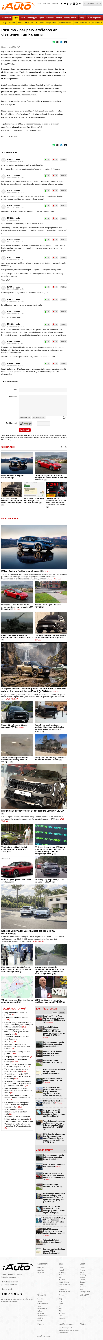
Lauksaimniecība (64, 1284)
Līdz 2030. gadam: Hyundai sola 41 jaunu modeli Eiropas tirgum (11, 500)
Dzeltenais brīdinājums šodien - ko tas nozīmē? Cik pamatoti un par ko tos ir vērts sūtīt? (17, 1083)
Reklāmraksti (63, 1289)
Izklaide (61, 1272)
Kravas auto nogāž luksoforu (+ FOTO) (52, 1061)
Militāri (82, 1284)
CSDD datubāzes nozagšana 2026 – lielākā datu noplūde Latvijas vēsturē (16, 1104)
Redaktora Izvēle (64, 1291)
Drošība (82, 1267)
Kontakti (55, 4)
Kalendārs (62, 1318)
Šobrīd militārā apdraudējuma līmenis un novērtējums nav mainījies (14, 759)
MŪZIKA (10, 1042)
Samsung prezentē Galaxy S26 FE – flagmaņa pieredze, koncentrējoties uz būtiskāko (54, 1221)
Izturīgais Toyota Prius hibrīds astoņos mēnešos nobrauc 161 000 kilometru (51, 477)
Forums (40, 1324)
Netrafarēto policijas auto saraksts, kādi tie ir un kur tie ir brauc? (17, 1046)
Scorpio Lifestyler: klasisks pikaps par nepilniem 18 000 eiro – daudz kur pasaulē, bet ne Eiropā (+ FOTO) (33, 690)
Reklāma (46, 4)
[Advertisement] (85, 43)
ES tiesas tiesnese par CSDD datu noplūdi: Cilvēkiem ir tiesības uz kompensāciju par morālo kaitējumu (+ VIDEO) (50, 850)
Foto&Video (41, 1313)
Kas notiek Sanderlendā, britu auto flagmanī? (17, 1038)
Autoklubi (83, 1287)
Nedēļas (62, 1012)
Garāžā (82, 1279)
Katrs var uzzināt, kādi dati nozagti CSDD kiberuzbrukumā (34, 500)
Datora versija (7, 1289)
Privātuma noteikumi (10, 1282)
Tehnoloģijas (42, 1295)
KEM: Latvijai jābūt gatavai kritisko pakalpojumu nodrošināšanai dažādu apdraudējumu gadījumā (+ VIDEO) (54, 1138)
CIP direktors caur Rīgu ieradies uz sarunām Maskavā (17, 1001)
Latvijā (61, 1267)
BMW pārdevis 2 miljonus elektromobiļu (13, 476)
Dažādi (39, 1320)
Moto (60, 1275)
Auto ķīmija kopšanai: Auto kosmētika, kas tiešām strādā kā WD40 (18, 1090)
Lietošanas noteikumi (10, 1277)
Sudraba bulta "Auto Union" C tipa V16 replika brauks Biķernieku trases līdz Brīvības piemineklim (18, 1125)
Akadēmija (83, 1275)
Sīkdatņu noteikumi (9, 1285)
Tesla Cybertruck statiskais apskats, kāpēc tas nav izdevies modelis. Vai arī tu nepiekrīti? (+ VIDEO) (49, 728)
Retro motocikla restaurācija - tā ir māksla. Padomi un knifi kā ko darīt (18, 1097)
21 (53, 882)
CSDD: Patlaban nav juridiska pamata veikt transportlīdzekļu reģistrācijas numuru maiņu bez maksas (52, 1092)
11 (42, 607)
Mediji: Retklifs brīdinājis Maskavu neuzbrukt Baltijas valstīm (50, 758)
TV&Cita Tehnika (42, 1316)
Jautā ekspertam (44, 1336)
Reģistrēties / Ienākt (92, 4)
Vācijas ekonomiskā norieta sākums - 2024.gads (16, 1070)
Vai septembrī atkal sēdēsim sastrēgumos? (52, 1242)
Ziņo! (39, 4)
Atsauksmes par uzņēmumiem (68, 1330)
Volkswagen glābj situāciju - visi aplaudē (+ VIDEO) (49, 881)
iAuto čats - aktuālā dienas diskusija (15, 1060)
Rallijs (60, 1299)
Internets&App (42, 1308)
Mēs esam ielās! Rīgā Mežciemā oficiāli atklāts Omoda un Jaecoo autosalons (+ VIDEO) (16, 969)
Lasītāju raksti (63, 1332)
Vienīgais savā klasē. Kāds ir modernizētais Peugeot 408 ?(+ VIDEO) (15, 849)
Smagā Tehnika (64, 1282)
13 (41, 35)
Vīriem (83, 1264)
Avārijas (82, 1270)
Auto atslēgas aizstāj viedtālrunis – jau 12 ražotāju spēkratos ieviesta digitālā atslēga (54, 1113)
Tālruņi (39, 1301)
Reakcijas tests (85, 1291)
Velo (60, 1277)
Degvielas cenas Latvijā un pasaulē (15, 1014)
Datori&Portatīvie (42, 1304)
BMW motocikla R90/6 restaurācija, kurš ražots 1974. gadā (17, 1112)
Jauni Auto (40, 1270)
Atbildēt (63, 159)
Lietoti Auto (40, 1267)
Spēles (39, 1311)
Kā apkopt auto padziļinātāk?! (18, 1056)
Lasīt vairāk (54, 579)
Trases (61, 1316)
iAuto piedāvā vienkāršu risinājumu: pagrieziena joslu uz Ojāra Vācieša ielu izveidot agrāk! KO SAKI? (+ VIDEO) (50, 970)
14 (55, 974)
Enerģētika (40, 1299)
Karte (81, 1289)
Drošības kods (11, 423)
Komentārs (13, 397)
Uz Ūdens (62, 1279)
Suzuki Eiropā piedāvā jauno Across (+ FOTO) (14, 726)
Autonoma (40, 1272)
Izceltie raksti (10, 518)
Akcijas (83, 1324)
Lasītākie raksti (46, 1009)
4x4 (60, 1306)
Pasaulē (61, 1270)
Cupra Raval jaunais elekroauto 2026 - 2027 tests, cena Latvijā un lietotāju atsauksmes (18, 1024)
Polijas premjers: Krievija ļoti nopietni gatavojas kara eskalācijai (17, 636)
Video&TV (84, 1295)
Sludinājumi (42, 1264)
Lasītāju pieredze (66, 1324)
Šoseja (61, 1304)
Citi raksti (8, 447)
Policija (82, 1272)
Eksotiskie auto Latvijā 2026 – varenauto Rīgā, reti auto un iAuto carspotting (18, 1076)
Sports (61, 1295)
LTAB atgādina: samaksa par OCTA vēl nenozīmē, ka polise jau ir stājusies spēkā (56, 501)
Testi (60, 1287)
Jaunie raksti (44, 1150)
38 (43, 731)
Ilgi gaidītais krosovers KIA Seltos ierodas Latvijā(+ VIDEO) (33, 811)
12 (50, 691)
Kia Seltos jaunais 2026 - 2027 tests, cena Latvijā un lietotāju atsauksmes (17, 1032)
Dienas (55, 1012)
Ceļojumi (82, 1282)
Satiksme (83, 1277)
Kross (60, 1301)
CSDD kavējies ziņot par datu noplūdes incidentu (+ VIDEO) (48, 1001)
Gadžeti (40, 1318)
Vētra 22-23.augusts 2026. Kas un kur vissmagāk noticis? (17, 1065)
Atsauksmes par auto (66, 1328)
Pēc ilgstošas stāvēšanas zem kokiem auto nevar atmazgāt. (18, 1118)
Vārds (15, 390)
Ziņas (61, 1264)
